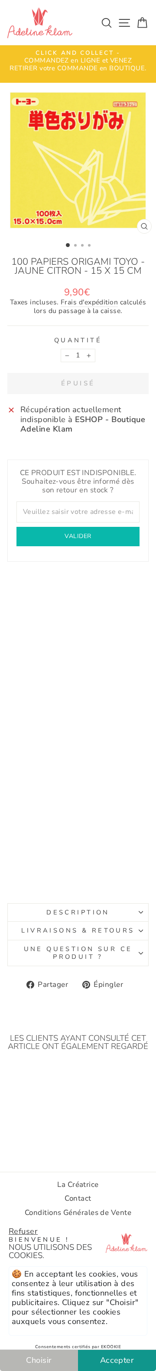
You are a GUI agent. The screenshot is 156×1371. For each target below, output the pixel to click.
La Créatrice (78, 1184)
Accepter (117, 1360)
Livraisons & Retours (77, 930)
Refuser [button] (23, 1231)
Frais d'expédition (89, 302)
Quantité (78, 340)
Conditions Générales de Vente (78, 1213)
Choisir (39, 1360)
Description (78, 912)
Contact (78, 1198)
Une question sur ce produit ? (78, 953)
